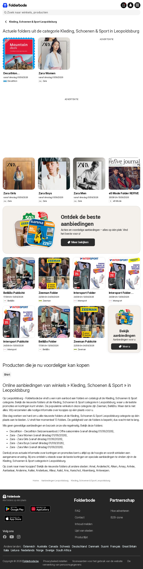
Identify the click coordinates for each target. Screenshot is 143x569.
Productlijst (81, 537)
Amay (121, 466)
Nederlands (27, 550)
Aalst (60, 470)
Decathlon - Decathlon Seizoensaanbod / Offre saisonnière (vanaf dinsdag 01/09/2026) (62, 431)
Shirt (7, 374)
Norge (39, 550)
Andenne (21, 470)
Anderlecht (102, 466)
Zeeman (101, 406)
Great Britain (129, 546)
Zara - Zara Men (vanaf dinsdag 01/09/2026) (36, 447)
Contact (79, 517)
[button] (130, 5)
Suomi (104, 546)
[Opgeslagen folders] (124, 5)
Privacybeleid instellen (55, 561)
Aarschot (75, 470)
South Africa (63, 550)
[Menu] (137, 5)
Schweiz (65, 546)
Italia (6, 550)
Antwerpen (102, 470)
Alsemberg (88, 470)
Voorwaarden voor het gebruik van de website (97, 561)
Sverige (49, 550)
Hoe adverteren (120, 510)
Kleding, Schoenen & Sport (121, 398)
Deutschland (79, 546)
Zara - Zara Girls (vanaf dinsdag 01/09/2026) (36, 439)
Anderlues (42, 470)
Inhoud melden (83, 524)
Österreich (29, 546)
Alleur (52, 470)
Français (115, 546)
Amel (92, 466)
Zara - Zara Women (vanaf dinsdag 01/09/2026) (38, 435)
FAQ (77, 510)
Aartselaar (8, 470)
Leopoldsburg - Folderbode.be (24, 398)
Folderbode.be (30, 561)
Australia (42, 546)
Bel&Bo (112, 406)
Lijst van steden (84, 530)
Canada (53, 546)
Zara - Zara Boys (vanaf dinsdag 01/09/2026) (37, 443)
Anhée (130, 466)
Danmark (93, 546)
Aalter (31, 470)
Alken (114, 466)
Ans (66, 470)
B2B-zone (117, 517)
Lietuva (15, 550)
